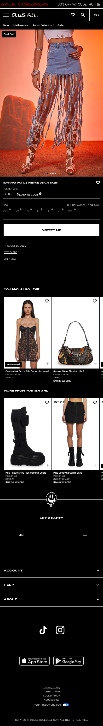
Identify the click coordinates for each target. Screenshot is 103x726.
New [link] (6, 25)
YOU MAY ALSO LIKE (22, 289)
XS (17, 211)
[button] (77, 4)
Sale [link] (60, 25)
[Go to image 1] (47, 173)
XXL (71, 211)
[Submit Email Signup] (85, 535)
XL (59, 211)
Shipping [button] (10, 259)
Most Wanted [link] (43, 25)
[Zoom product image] (51, 103)
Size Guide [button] (10, 252)
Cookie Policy (51, 696)
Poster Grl (10, 189)
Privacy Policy (51, 687)
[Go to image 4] (55, 173)
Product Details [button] (15, 246)
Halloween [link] (21, 25)
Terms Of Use (51, 691)
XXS (6, 211)
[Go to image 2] (50, 173)
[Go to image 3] (53, 173)
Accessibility (51, 700)
